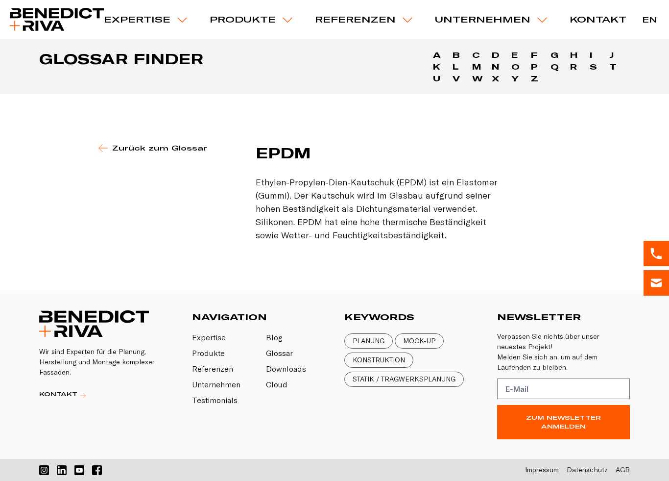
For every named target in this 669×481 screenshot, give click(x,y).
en (649, 20)
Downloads (286, 369)
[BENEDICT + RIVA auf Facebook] (97, 470)
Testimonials (215, 400)
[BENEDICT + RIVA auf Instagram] (44, 470)
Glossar (279, 353)
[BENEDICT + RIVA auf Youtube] (79, 470)
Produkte (208, 353)
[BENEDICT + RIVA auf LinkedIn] (62, 470)
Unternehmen (482, 19)
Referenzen (355, 19)
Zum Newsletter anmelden (563, 422)
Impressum (542, 469)
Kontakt (598, 19)
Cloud (276, 384)
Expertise (137, 19)
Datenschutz (587, 469)
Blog (274, 337)
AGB (623, 469)
